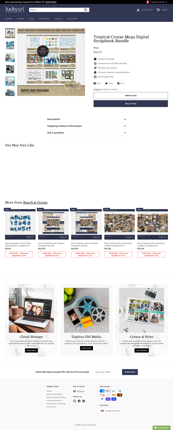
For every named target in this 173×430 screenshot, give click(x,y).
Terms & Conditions (54, 394)
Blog (58, 19)
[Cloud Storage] (31, 310)
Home (8, 19)
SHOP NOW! (50, 2)
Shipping (97, 89)
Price (96, 48)
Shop (20, 19)
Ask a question (55, 132)
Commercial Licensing (56, 404)
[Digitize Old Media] (86, 310)
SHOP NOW (31, 350)
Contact (44, 19)
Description (53, 119)
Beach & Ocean (35, 202)
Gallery (72, 19)
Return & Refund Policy (56, 397)
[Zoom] (51, 62)
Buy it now (130, 103)
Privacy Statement (54, 400)
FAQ (31, 19)
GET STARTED (141, 350)
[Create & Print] (141, 310)
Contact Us (163, 428)
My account (51, 407)
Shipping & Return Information (64, 126)
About (49, 391)
